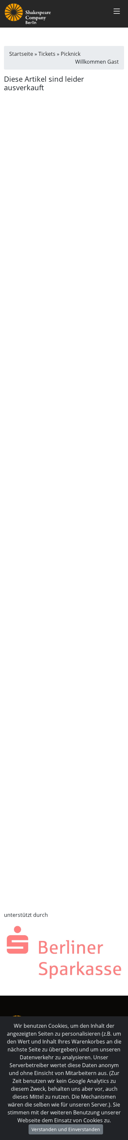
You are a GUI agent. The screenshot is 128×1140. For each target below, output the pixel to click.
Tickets (46, 53)
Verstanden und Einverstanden (66, 1129)
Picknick (70, 53)
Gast (113, 61)
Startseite (21, 53)
